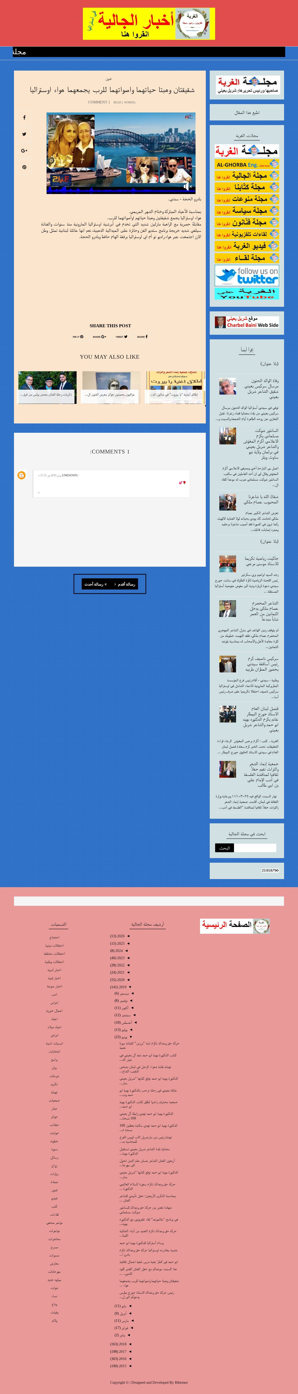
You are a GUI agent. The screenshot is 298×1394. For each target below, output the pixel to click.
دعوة (54, 1149)
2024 (118, 951)
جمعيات (54, 1100)
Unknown (69, 475)
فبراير (124, 1328)
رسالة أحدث (94, 584)
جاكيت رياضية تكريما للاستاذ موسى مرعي (261, 561)
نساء (54, 1296)
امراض (54, 1035)
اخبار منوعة (54, 986)
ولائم (54, 1320)
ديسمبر (124, 993)
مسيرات (54, 1255)
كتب (54, 1206)
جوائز (54, 1116)
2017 (122, 1351)
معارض (54, 1263)
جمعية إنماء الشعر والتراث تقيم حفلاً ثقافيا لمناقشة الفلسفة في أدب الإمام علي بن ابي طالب (261, 774)
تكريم (54, 1084)
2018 (122, 1344)
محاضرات (54, 1239)
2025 (120, 943)
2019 (122, 987)
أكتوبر (125, 1008)
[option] (174, 391)
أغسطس (126, 1022)
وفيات (54, 1312)
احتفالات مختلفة (54, 953)
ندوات (54, 1288)
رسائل (54, 1157)
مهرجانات (54, 1271)
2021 (120, 972)
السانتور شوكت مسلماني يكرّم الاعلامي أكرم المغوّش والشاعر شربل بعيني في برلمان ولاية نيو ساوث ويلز (260, 444)
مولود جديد (54, 1280)
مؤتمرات (54, 1231)
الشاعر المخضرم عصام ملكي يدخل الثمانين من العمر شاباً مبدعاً (264, 610)
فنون (108, 79)
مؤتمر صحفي (54, 1222)
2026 (120, 936)
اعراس (54, 1002)
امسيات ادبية (54, 1043)
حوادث (54, 1133)
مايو (123, 1306)
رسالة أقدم (126, 584)
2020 (120, 980)
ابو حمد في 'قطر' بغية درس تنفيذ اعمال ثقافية (148, 1262)
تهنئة (54, 1092)
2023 (120, 958)
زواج (54, 1165)
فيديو (54, 1198)
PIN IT (76, 337)
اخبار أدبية (54, 970)
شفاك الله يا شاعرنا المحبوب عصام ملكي (261, 499)
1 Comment (99, 102)
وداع (54, 1304)
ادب (54, 994)
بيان (54, 1068)
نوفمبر (123, 1000)
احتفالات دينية (54, 945)
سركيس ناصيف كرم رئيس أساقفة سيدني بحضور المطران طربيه (261, 663)
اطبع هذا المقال (247, 112)
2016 (122, 1359)
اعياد (54, 1019)
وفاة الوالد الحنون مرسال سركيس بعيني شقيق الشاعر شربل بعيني (261, 388)
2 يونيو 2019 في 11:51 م (58, 475)
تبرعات (54, 1076)
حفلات (54, 1125)
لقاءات (54, 1214)
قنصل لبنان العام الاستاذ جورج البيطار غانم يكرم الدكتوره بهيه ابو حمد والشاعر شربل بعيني (260, 719)
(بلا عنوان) (269, 363)
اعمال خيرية (54, 1010)
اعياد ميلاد (54, 1027)
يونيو (124, 1037)
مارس (125, 1320)
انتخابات (54, 1051)
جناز (54, 1108)
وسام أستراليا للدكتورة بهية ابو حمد (141, 1243)
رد (38, 492)
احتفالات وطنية (54, 962)
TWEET (120, 337)
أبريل (122, 1313)
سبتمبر (126, 1015)
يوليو (124, 1030)
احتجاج (54, 937)
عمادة (54, 1182)
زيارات (54, 1174)
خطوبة (54, 1141)
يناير (122, 1335)
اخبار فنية (54, 978)
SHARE (141, 337)
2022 (120, 965)
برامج (54, 1059)
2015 (122, 1366)
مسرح (54, 1247)
